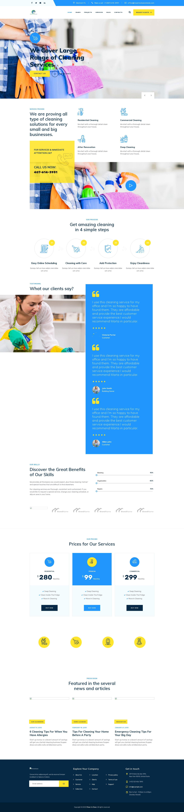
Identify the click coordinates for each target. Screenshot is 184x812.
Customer (78, 780)
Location (95, 775)
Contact (95, 789)
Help (93, 784)
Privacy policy (113, 775)
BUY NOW (49, 608)
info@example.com (136, 787)
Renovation (121, 722)
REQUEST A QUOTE (142, 12)
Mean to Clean (92, 807)
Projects (88, 12)
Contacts (118, 12)
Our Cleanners (37, 722)
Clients (94, 780)
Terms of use (112, 780)
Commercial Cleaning (131, 120)
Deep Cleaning (127, 147)
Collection (78, 789)
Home (70, 12)
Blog (108, 12)
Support (111, 784)
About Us (78, 775)
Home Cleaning (80, 722)
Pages (78, 12)
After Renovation (86, 147)
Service (78, 784)
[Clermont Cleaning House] (33, 12)
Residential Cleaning (88, 120)
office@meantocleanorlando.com (141, 3)
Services (99, 12)
